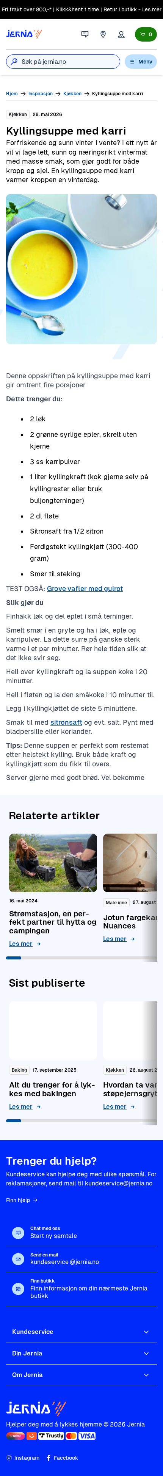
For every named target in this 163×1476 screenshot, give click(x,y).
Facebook (66, 1458)
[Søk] (14, 61)
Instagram (26, 1458)
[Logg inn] (121, 34)
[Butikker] (103, 34)
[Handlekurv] (146, 34)
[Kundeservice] (85, 34)
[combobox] (71, 61)
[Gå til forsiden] (24, 34)
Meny (145, 62)
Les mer (151, 9)
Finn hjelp (18, 1200)
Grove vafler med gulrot (85, 589)
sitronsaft (66, 722)
